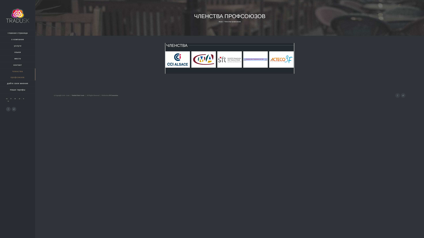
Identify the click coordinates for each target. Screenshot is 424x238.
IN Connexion (113, 96)
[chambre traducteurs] (255, 59)
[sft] (229, 59)
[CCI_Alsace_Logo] (178, 59)
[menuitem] (17, 33)
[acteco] (281, 59)
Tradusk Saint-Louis (78, 96)
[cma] (203, 59)
